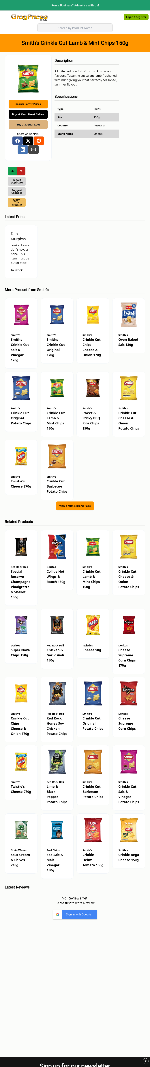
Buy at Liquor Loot (28, 124)
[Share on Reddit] (38, 140)
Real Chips (53, 850)
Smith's (43, 290)
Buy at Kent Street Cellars (28, 114)
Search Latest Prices (28, 104)
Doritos (51, 567)
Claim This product (17, 202)
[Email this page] (33, 149)
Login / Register (136, 17)
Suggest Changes (16, 191)
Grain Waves (19, 850)
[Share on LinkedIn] (23, 149)
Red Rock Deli (19, 567)
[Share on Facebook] (17, 140)
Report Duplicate (17, 181)
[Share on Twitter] (28, 140)
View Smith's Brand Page (75, 506)
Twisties (87, 645)
